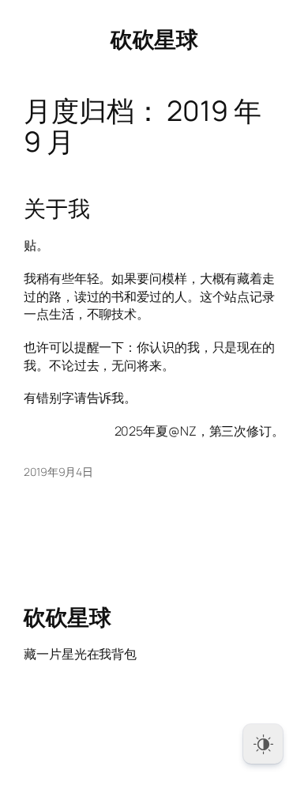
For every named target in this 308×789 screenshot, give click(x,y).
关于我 (57, 208)
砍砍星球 (154, 39)
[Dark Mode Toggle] (263, 744)
